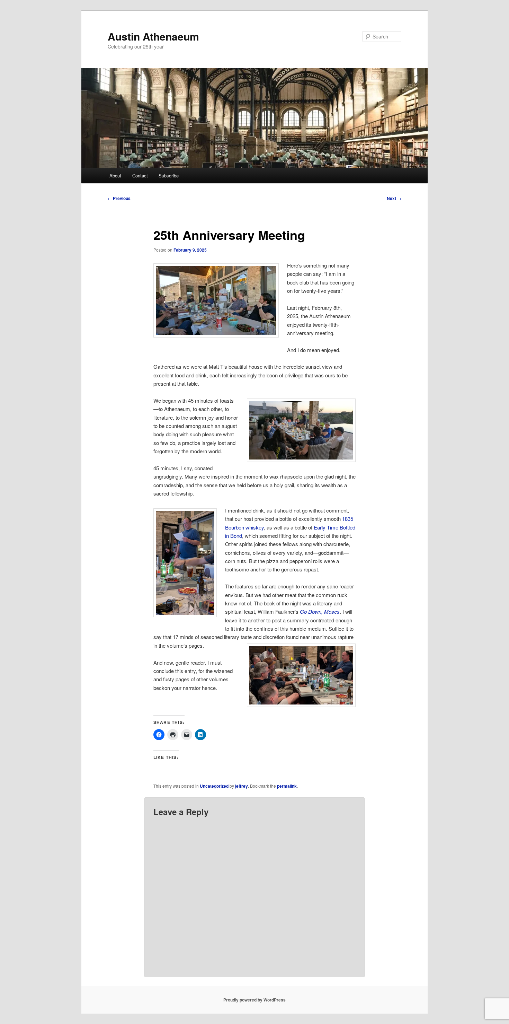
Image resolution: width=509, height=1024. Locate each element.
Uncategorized (214, 786)
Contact (140, 175)
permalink (287, 786)
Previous (119, 198)
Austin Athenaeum (153, 36)
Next (394, 198)
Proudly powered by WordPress (254, 1000)
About (115, 175)
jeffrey (241, 786)
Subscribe (169, 175)
